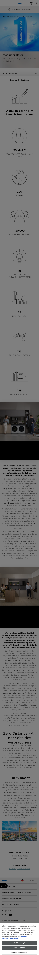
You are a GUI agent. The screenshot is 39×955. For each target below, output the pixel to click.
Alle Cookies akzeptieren (19, 943)
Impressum (14, 938)
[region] (19, 939)
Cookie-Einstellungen (19, 952)
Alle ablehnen (19, 947)
